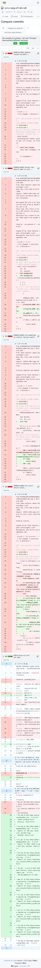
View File (6, 57)
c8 (15, 43)
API (28, 966)
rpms (6, 8)
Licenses (23, 966)
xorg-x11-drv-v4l (19, 8)
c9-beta (24, 43)
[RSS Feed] (3, 12)
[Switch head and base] (3, 28)
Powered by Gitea (10, 960)
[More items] (38, 16)
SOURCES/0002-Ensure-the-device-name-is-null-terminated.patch (24, 168)
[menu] (23, 28)
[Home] (4, 3)
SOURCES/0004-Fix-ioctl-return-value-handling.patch (24, 487)
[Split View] (33, 48)
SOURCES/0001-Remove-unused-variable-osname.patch (22, 53)
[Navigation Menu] (38, 3)
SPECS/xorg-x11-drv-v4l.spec (22, 656)
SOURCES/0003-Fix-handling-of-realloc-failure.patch (25, 336)
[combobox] (16, 28)
